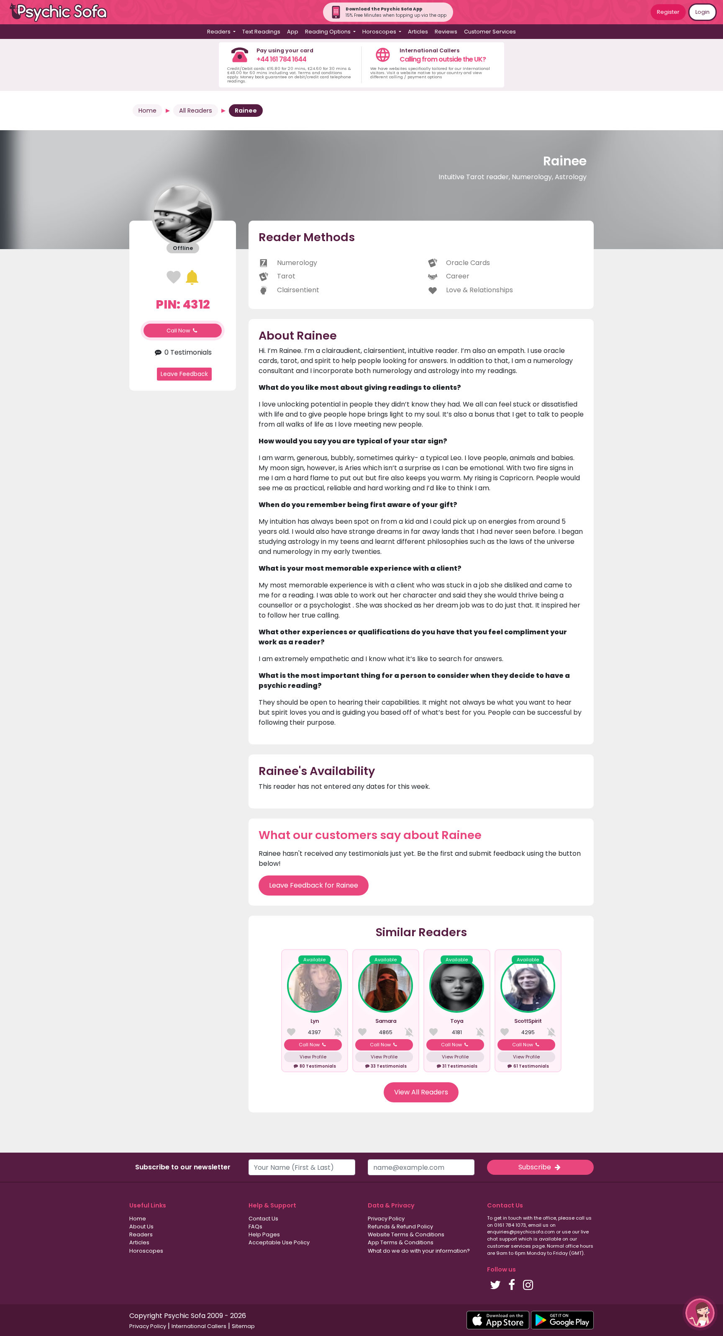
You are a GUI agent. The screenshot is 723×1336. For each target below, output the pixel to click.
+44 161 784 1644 (281, 59)
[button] (700, 1313)
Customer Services (490, 31)
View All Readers (421, 1092)
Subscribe (535, 1167)
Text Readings (261, 31)
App (292, 31)
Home (147, 110)
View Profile (313, 1056)
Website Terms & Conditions (406, 1234)
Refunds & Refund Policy (400, 1226)
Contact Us (263, 1218)
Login (702, 12)
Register (668, 12)
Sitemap (243, 1326)
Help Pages (264, 1234)
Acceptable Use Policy (279, 1242)
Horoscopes (146, 1250)
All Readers (195, 110)
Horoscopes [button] (379, 31)
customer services (509, 1246)
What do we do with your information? (419, 1250)
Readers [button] (219, 31)
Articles (418, 31)
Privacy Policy (386, 1218)
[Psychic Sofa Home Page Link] (63, 12)
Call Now (179, 330)
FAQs (255, 1226)
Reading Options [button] (328, 31)
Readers (141, 1234)
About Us (141, 1226)
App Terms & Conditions (400, 1242)
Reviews (446, 31)
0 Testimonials (187, 352)
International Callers (199, 1326)
